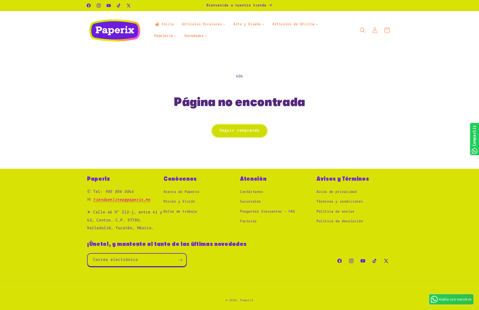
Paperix (246, 300)
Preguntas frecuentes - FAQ (267, 212)
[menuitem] (164, 24)
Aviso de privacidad (336, 192)
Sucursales (250, 202)
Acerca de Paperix (181, 192)
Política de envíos (336, 212)
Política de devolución (340, 221)
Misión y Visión (179, 202)
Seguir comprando (239, 130)
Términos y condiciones (340, 202)
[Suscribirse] (180, 260)
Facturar (248, 221)
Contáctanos (251, 192)
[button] (362, 30)
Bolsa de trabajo (180, 212)
